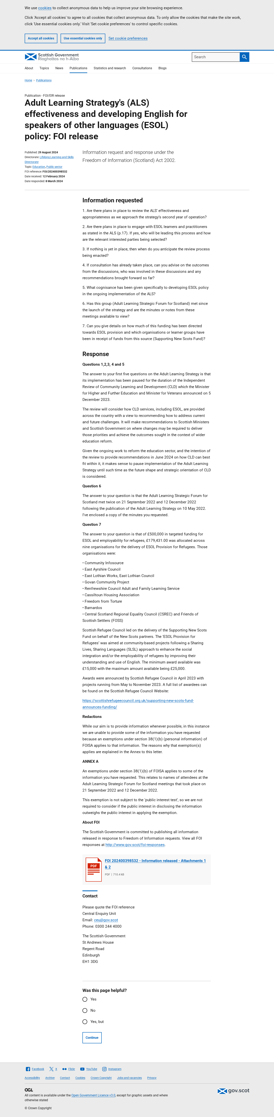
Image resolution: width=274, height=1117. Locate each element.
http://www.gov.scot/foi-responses (135, 844)
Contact (65, 1077)
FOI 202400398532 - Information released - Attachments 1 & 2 (155, 863)
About (29, 68)
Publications (78, 68)
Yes (93, 999)
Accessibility (32, 1077)
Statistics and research (110, 68)
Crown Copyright (101, 1077)
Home (28, 80)
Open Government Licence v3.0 (93, 1095)
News (59, 68)
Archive (50, 1077)
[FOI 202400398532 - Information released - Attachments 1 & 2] (94, 870)
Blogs (162, 68)
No (92, 1010)
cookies (45, 8)
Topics (44, 68)
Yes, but (97, 1021)
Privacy (151, 1077)
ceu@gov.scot (106, 920)
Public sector (54, 166)
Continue (92, 1038)
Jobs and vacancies (129, 1077)
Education (38, 166)
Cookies (80, 1077)
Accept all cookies (41, 38)
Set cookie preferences (128, 38)
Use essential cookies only (83, 38)
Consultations (142, 68)
